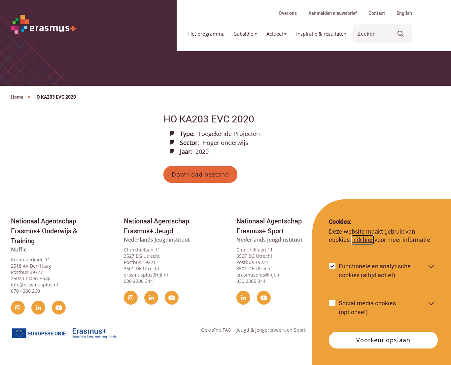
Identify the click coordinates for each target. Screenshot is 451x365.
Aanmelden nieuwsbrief (332, 13)
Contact (376, 13)
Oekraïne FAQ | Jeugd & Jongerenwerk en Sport (253, 330)
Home (17, 97)
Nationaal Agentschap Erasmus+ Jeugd (156, 225)
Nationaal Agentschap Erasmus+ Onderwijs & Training (44, 230)
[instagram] (18, 308)
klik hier (362, 240)
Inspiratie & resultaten (321, 33)
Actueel (275, 33)
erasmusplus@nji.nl (146, 275)
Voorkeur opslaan (383, 340)
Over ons (288, 13)
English (404, 13)
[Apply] (401, 33)
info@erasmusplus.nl (34, 285)
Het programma (206, 33)
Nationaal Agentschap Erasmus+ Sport (269, 225)
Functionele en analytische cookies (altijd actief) (375, 270)
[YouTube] (59, 308)
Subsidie (244, 33)
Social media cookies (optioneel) (367, 307)
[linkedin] (38, 308)
